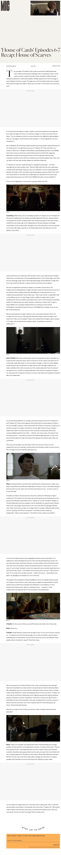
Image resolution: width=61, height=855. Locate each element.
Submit (56, 845)
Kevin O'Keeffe (12, 66)
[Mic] (5, 6)
